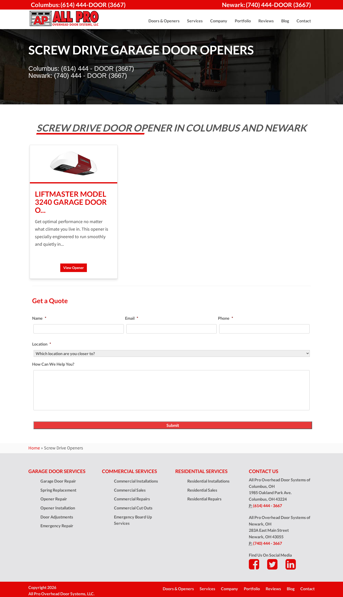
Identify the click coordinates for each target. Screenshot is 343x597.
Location (41, 344)
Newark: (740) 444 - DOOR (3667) (77, 75)
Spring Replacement (58, 490)
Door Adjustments (56, 516)
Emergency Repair (56, 525)
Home (34, 448)
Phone (225, 318)
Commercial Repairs (132, 498)
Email (131, 318)
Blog (291, 588)
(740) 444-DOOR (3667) (278, 4)
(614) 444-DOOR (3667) (93, 4)
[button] (164, 21)
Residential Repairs (204, 498)
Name (39, 318)
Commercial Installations (136, 481)
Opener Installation (57, 507)
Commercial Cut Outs (133, 507)
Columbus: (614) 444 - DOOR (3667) (81, 68)
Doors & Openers (178, 588)
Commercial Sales (130, 490)
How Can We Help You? (53, 364)
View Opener (73, 268)
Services (207, 588)
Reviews (273, 588)
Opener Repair (53, 498)
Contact (307, 588)
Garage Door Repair (58, 481)
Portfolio (252, 588)
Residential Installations (208, 481)
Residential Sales (202, 490)
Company (229, 588)
